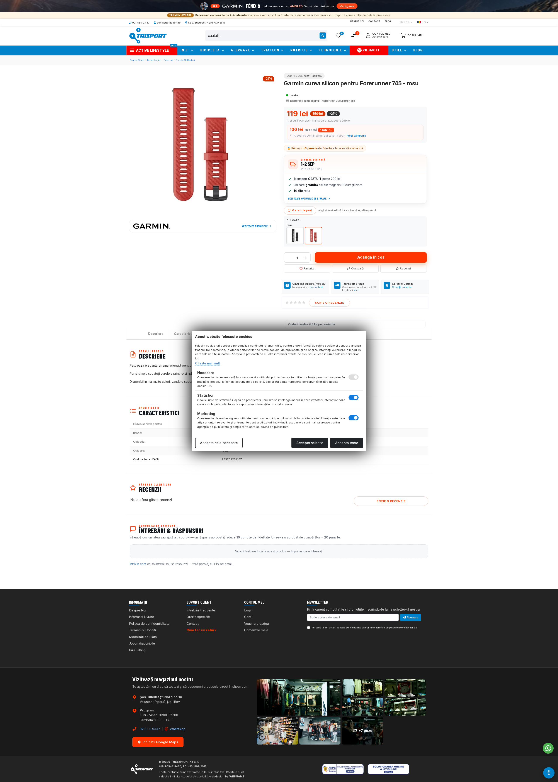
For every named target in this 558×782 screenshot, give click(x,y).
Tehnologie (331, 50)
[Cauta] (323, 35)
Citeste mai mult (207, 363)
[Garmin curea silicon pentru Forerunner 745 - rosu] (202, 144)
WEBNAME (236, 776)
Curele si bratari (185, 60)
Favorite (309, 268)
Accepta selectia (309, 443)
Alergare (241, 50)
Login (248, 610)
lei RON (405, 22)
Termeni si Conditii (143, 630)
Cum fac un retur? (201, 630)
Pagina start (136, 60)
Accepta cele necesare (219, 443)
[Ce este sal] (349, 769)
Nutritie (299, 50)
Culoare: (293, 220)
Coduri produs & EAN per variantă (311, 324)
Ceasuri (168, 60)
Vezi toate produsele (255, 226)
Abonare (412, 617)
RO (424, 22)
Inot (185, 50)
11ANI (324, 130)
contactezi (316, 287)
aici (356, 290)
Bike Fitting (137, 650)
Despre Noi (357, 21)
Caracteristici (184, 333)
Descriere (155, 333)
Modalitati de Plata (143, 637)
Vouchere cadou (256, 623)
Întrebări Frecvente (201, 610)
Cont (247, 617)
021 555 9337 (150, 729)
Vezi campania (356, 135)
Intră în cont (138, 564)
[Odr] (402, 769)
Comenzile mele (256, 630)
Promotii (372, 50)
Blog (388, 21)
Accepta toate (346, 443)
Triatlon (271, 50)
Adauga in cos (370, 257)
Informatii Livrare (141, 617)
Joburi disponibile (142, 643)
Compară (357, 268)
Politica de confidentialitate (149, 623)
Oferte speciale (198, 617)
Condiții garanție (402, 287)
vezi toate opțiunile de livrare (307, 198)
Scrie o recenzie (329, 302)
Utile (398, 50)
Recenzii (406, 268)
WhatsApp (177, 729)
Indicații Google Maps (160, 742)
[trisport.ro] (147, 35)
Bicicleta (210, 50)
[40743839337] (548, 748)
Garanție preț (302, 210)
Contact (374, 21)
